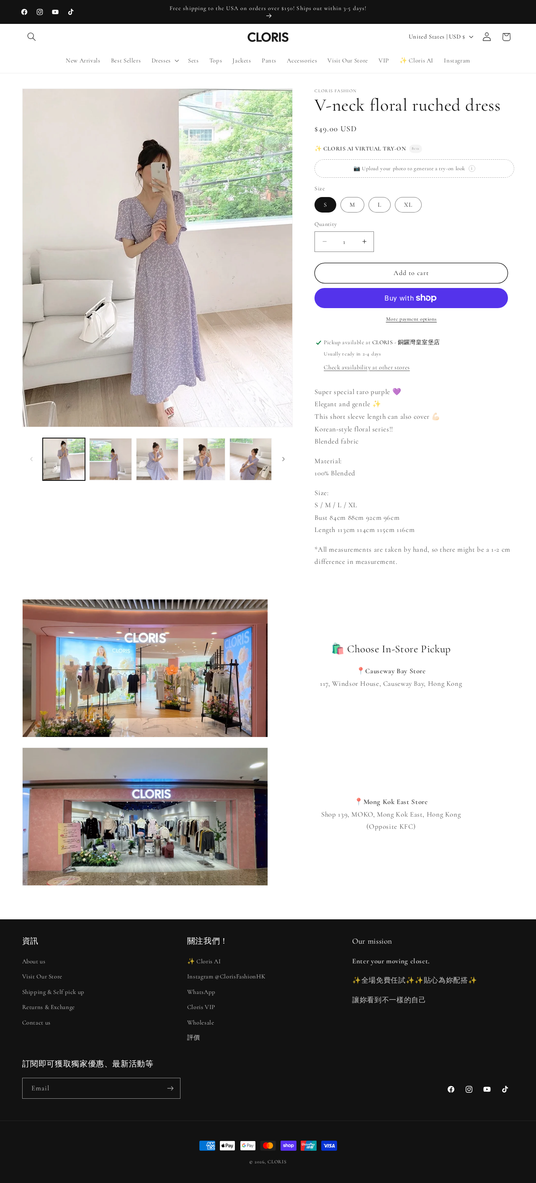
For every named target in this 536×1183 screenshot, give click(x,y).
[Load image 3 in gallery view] (157, 459)
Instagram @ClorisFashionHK (226, 976)
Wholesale (200, 1022)
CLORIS (277, 1162)
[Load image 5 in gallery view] (250, 459)
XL (408, 204)
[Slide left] (31, 459)
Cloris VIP (201, 1007)
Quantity (325, 224)
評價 (193, 1037)
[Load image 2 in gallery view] (110, 459)
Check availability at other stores (367, 367)
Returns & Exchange (48, 1007)
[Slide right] (283, 459)
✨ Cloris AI (204, 961)
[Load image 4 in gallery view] (204, 459)
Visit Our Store (42, 976)
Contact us (36, 1022)
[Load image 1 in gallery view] (64, 459)
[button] (31, 37)
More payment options (411, 319)
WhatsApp (201, 992)
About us (34, 961)
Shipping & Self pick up (53, 992)
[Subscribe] (170, 1088)
